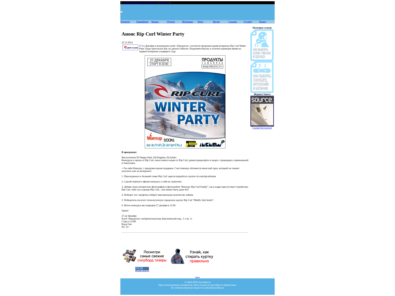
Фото (200, 21)
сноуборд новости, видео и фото (140, 2)
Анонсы (164, 2)
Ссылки (233, 21)
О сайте (248, 21)
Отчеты (171, 21)
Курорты (125, 21)
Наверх (197, 277)
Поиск (262, 21)
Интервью (187, 21)
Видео (216, 21)
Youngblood (142, 21)
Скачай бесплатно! (262, 96)
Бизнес (155, 21)
